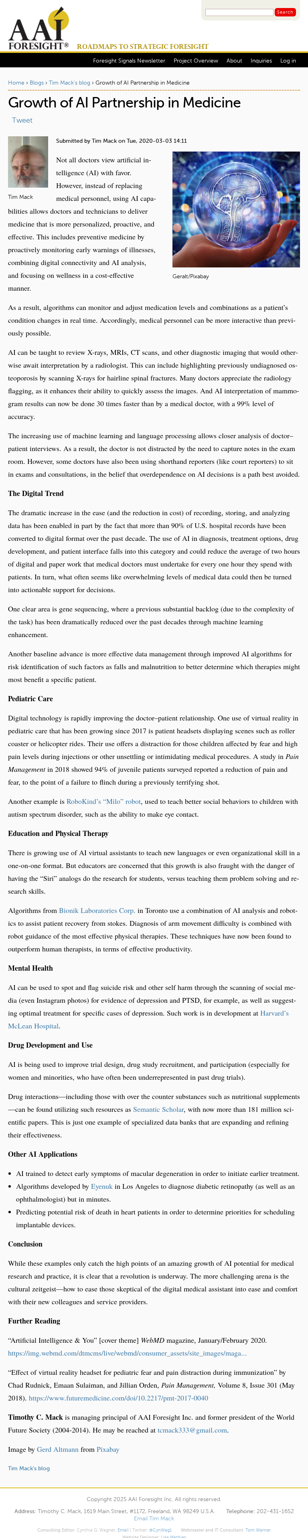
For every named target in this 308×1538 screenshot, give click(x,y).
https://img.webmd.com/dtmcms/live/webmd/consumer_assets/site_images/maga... (127, 1353)
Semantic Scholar (158, 1109)
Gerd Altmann (58, 1449)
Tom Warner (258, 1530)
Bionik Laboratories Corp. (97, 910)
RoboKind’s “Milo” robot (104, 801)
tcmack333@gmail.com (192, 1430)
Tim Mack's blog (69, 83)
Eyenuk (102, 1186)
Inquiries (261, 61)
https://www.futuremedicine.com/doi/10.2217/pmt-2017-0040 (118, 1397)
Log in (288, 61)
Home (16, 83)
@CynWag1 (160, 1530)
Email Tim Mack (154, 1519)
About (234, 61)
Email (123, 1530)
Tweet (22, 120)
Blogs (37, 83)
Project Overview (196, 61)
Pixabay (108, 1449)
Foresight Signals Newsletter (129, 61)
